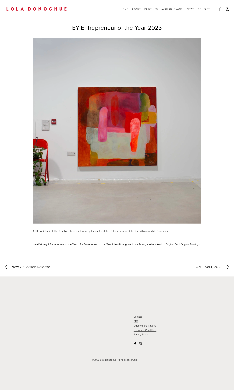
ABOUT (136, 9)
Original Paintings (190, 244)
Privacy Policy (141, 334)
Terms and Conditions (145, 330)
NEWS (190, 9)
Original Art (172, 244)
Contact (138, 316)
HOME (124, 9)
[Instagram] (227, 9)
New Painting (40, 244)
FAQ (136, 321)
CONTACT (204, 9)
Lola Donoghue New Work (148, 244)
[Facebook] (220, 9)
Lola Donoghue (122, 244)
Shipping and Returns (145, 325)
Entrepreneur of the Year (63, 244)
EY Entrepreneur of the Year (95, 244)
